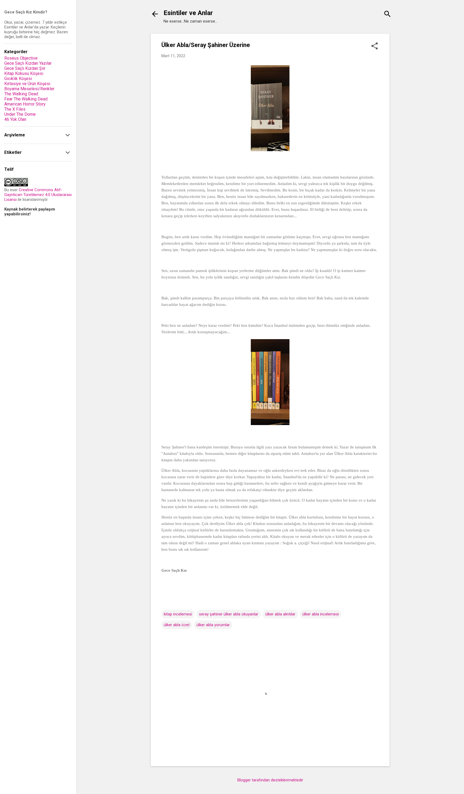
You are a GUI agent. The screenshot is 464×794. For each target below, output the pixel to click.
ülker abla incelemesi (320, 614)
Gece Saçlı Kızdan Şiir (24, 68)
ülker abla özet (177, 624)
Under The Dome (20, 114)
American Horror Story (25, 104)
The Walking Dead (21, 93)
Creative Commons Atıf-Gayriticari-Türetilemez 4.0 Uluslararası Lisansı (38, 194)
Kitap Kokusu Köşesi (23, 73)
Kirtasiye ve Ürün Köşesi (27, 83)
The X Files (15, 109)
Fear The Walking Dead (26, 98)
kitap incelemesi (178, 614)
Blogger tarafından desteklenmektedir (270, 780)
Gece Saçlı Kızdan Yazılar (28, 63)
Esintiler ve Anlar (188, 13)
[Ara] (387, 14)
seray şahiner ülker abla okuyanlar (228, 614)
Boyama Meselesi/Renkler (29, 88)
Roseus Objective (21, 58)
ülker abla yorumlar (213, 624)
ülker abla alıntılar (280, 614)
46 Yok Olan (15, 119)
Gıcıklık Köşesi (18, 78)
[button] (374, 46)
